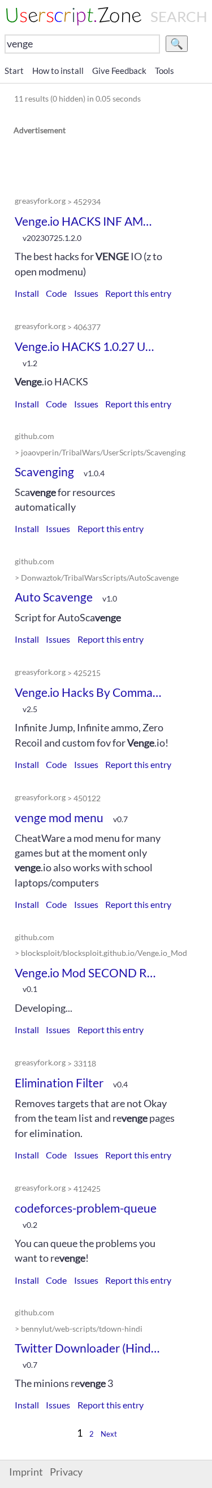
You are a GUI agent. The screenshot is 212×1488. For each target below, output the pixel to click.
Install (27, 293)
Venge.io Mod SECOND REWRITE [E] (88, 972)
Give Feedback (119, 70)
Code (56, 293)
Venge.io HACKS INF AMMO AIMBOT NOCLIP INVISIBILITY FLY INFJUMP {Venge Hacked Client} (88, 221)
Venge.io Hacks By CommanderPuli (88, 692)
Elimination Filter (59, 1083)
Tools (164, 70)
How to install (58, 70)
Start (14, 70)
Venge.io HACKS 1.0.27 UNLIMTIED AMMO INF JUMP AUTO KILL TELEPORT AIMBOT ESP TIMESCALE (88, 346)
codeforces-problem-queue (86, 1208)
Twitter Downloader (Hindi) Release (88, 1348)
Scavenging (44, 471)
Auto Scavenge (54, 597)
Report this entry (138, 293)
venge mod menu (59, 817)
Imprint (26, 1472)
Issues (86, 293)
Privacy (66, 1472)
